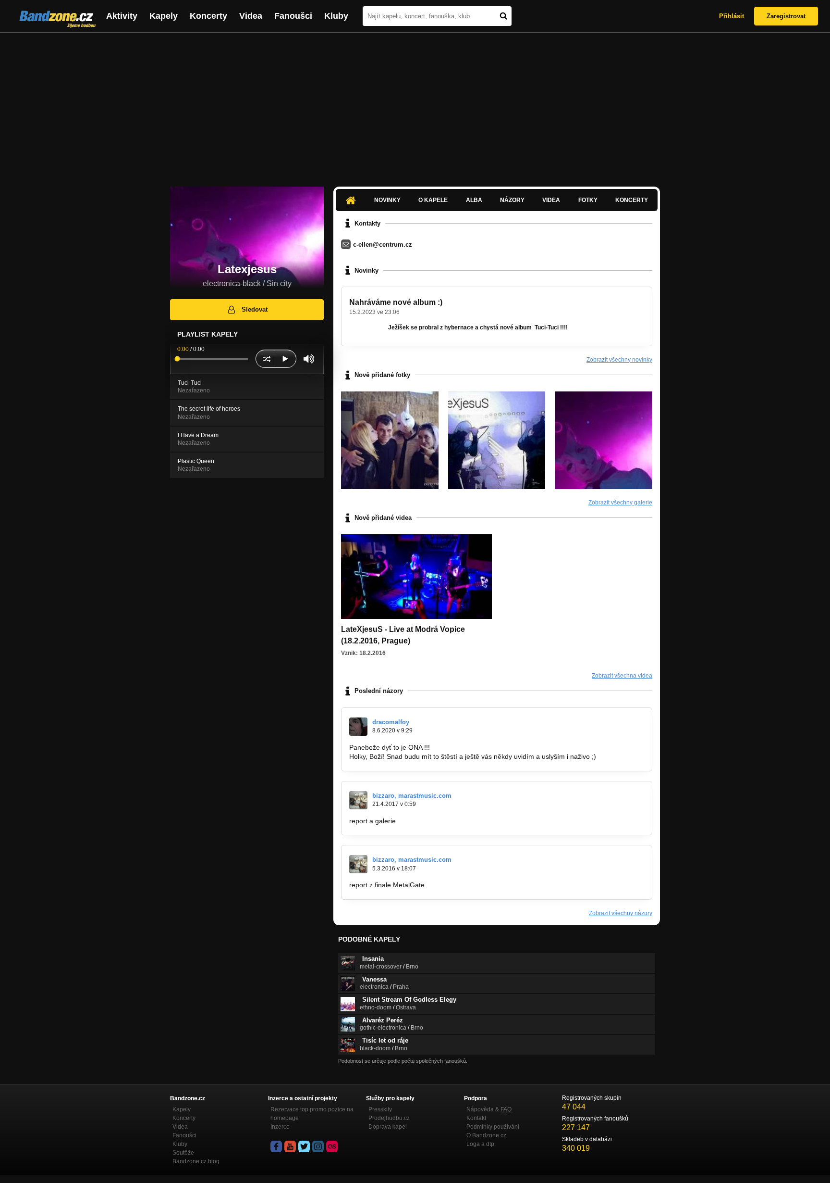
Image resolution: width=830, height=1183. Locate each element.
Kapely (163, 16)
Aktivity (121, 16)
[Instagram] (318, 1146)
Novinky (387, 200)
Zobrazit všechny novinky (619, 359)
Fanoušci (293, 16)
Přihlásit (731, 16)
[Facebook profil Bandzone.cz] (276, 1146)
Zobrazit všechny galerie (620, 502)
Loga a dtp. (481, 1144)
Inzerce (280, 1126)
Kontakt (476, 1118)
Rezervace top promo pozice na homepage (312, 1113)
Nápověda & (489, 1109)
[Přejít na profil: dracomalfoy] (358, 726)
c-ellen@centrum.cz (382, 244)
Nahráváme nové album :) (395, 302)
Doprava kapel (387, 1126)
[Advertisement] (415, 105)
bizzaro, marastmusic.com (412, 795)
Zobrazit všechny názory (620, 913)
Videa (250, 16)
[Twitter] (304, 1146)
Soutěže (183, 1152)
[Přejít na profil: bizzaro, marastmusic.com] (358, 800)
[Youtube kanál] (290, 1146)
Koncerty (208, 16)
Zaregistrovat (786, 16)
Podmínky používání (492, 1126)
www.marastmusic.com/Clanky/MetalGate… (493, 885)
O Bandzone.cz (486, 1135)
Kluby (336, 16)
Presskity (380, 1109)
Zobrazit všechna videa (622, 675)
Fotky (588, 200)
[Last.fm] (332, 1146)
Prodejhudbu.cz (389, 1118)
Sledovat (255, 309)
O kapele (433, 200)
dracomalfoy (390, 722)
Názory (512, 200)
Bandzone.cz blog (196, 1161)
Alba (474, 200)
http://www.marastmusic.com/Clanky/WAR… (464, 821)
